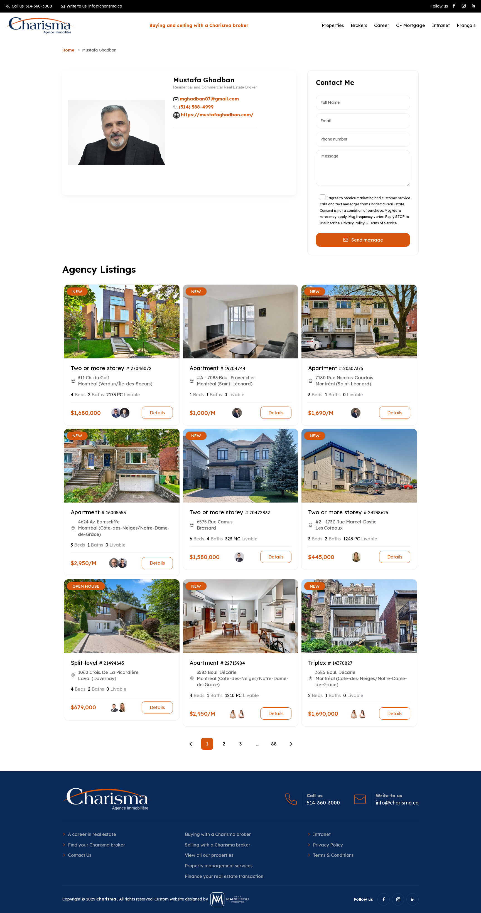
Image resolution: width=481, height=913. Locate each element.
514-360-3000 (39, 6)
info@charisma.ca (105, 6)
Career (381, 25)
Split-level (84, 662)
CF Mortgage (410, 25)
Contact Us (79, 855)
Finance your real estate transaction (224, 876)
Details (157, 412)
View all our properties (209, 855)
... (257, 744)
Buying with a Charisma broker (218, 834)
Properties (333, 25)
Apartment (204, 368)
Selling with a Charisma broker (217, 845)
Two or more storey (97, 368)
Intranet (441, 25)
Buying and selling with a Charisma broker (198, 25)
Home (68, 50)
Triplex (317, 662)
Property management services (218, 865)
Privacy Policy (328, 845)
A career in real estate (92, 834)
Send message (367, 240)
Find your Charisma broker (96, 845)
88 (274, 744)
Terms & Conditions (333, 855)
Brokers (359, 25)
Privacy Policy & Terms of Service (369, 223)
